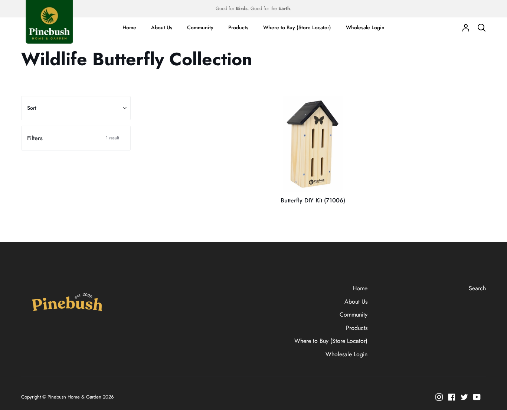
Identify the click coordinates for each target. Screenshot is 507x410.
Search (477, 288)
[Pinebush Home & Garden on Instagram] (439, 397)
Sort (31, 108)
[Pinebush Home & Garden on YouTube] (477, 397)
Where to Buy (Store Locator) (330, 341)
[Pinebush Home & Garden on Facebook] (451, 397)
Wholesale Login (346, 354)
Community (353, 314)
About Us (355, 301)
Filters (73, 138)
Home (360, 288)
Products (356, 328)
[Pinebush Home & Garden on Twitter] (464, 397)
